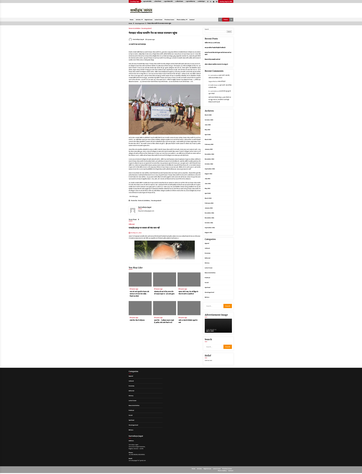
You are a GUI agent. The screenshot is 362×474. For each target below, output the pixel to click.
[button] (220, 19)
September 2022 (210, 169)
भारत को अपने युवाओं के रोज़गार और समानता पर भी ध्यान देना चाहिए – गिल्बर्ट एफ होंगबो (139, 294)
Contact (191, 19)
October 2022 (209, 164)
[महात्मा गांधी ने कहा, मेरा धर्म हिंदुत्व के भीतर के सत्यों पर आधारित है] (189, 279)
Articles (138, 19)
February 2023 (209, 144)
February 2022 (209, 203)
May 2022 (207, 188)
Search (207, 29)
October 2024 (209, 120)
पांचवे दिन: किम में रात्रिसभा (137, 320)
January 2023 (209, 149)
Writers (207, 297)
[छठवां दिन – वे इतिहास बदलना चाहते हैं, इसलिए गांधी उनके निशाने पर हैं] (164, 308)
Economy (207, 253)
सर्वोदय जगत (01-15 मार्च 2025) (212, 43)
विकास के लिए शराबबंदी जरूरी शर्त (212, 59)
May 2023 (207, 129)
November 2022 (209, 159)
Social (207, 282)
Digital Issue (148, 19)
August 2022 (208, 174)
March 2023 (208, 139)
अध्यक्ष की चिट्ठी (221, 81)
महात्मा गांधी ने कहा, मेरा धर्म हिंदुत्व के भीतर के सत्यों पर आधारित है (188, 293)
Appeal (207, 243)
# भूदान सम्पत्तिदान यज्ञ (190, 1)
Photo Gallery (181, 19)
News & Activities (134, 28)
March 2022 (208, 198)
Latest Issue (158, 19)
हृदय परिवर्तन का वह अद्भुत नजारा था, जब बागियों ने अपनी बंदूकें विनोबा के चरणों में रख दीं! (220, 99)
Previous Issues (169, 19)
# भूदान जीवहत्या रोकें (168, 1)
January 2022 (209, 208)
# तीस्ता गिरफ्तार (157, 1)
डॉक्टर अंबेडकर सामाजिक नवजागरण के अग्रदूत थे (216, 64)
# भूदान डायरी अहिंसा (147, 1)
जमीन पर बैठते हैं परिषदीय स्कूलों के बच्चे (188, 321)
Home (131, 19)
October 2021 (209, 223)
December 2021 (209, 213)
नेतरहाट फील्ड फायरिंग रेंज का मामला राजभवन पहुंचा (153, 33)
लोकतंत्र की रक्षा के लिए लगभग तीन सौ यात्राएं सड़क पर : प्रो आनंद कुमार (164, 293)
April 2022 (208, 193)
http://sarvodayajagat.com (146, 211)
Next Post (133, 219)
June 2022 (208, 183)
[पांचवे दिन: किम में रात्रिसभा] (140, 308)
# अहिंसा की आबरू (179, 1)
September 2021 (210, 227)
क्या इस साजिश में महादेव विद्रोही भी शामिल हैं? (215, 47)
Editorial (131, 224)
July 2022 (207, 178)
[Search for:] (214, 306)
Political (207, 277)
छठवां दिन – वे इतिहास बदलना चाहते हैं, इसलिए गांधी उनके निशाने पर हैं (164, 321)
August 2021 (208, 232)
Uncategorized (146, 28)
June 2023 (208, 125)
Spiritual (207, 287)
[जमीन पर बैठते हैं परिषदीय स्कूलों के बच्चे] (189, 308)
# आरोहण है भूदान (201, 1)
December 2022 (209, 154)
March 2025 (208, 115)
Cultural (207, 248)
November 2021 (209, 218)
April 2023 (208, 134)
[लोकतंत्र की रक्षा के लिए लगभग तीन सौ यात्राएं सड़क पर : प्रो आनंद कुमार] (164, 279)
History (207, 263)
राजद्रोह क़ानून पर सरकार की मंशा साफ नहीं (144, 227)
